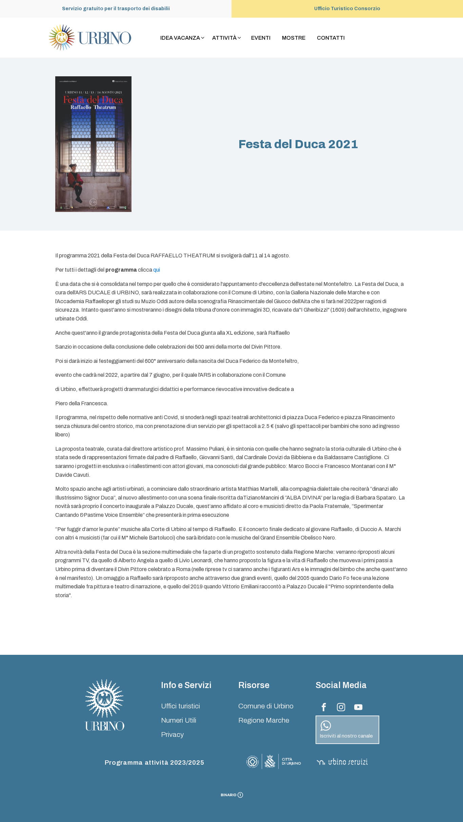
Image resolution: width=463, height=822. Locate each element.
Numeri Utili (178, 720)
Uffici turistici (180, 706)
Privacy (172, 734)
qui (156, 270)
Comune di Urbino (266, 706)
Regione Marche (263, 720)
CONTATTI (331, 38)
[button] (183, 38)
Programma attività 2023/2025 (154, 762)
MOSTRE (293, 38)
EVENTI (260, 38)
